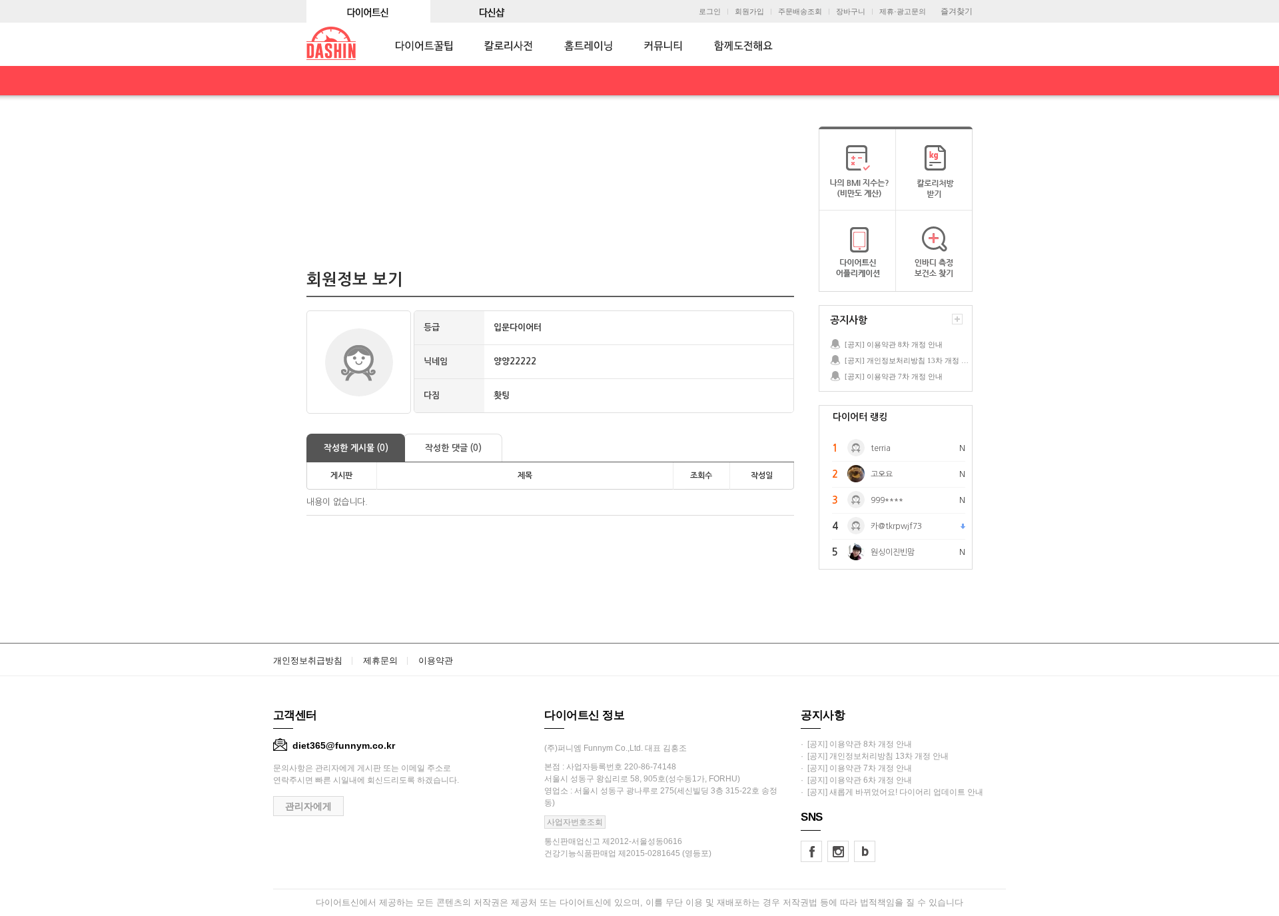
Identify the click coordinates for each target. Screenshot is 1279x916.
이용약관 (435, 661)
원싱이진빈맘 (893, 552)
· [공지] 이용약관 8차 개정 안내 (856, 744)
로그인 (710, 11)
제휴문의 (380, 661)
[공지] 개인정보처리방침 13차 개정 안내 (908, 360)
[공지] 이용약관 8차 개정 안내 (894, 344)
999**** (887, 500)
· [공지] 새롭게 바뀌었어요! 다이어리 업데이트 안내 (892, 792)
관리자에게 (308, 806)
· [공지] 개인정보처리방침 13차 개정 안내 (875, 756)
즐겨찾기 (957, 11)
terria (881, 448)
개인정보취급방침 (307, 661)
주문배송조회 (800, 11)
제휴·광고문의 (902, 11)
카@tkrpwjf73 (896, 526)
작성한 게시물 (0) (356, 448)
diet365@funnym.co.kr (343, 745)
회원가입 (749, 11)
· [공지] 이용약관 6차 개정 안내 (856, 780)
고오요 (882, 474)
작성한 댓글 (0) (453, 448)
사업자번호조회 (575, 822)
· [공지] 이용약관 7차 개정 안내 (856, 768)
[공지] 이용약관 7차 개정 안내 (894, 376)
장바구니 (850, 11)
